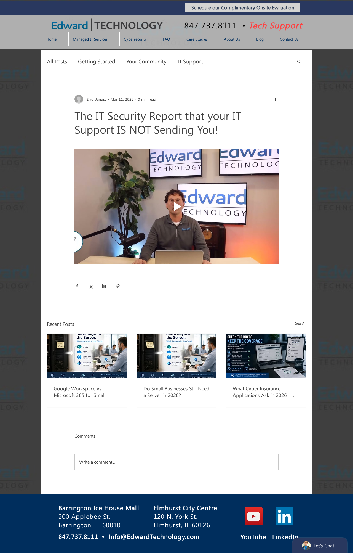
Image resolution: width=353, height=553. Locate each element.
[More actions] (275, 99)
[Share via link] (117, 286)
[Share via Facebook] (77, 286)
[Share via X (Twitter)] (90, 286)
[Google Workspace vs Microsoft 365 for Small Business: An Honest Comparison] (87, 356)
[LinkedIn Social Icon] (284, 516)
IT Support (190, 61)
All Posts (57, 61)
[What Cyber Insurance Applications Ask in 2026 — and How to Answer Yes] (266, 356)
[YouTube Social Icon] (254, 516)
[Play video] (176, 206)
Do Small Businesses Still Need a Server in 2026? (176, 391)
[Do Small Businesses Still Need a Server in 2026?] (176, 356)
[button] (299, 61)
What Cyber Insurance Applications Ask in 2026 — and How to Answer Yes (263, 391)
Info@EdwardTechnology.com (154, 536)
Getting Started (96, 61)
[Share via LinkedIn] (104, 286)
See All (300, 323)
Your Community (146, 61)
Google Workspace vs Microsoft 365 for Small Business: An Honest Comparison (79, 391)
